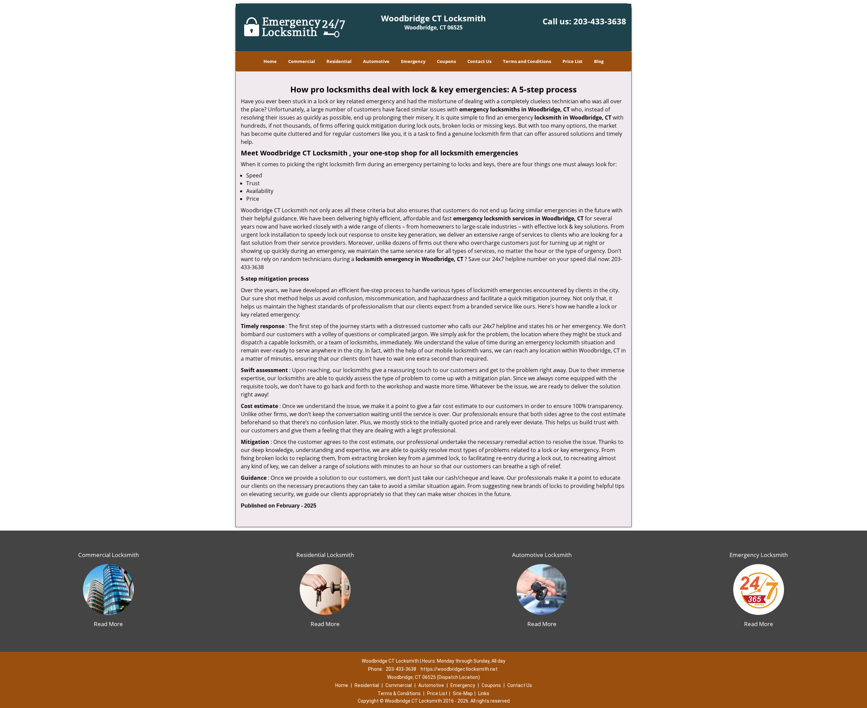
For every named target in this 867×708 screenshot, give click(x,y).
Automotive (376, 61)
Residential (339, 61)
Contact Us (479, 61)
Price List (573, 61)
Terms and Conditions (527, 61)
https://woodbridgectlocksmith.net (459, 669)
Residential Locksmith (325, 555)
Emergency (413, 61)
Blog (599, 61)
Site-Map (463, 693)
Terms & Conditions (399, 693)
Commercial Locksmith (108, 555)
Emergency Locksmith (758, 555)
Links (483, 693)
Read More (108, 624)
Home (270, 61)
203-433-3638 (599, 21)
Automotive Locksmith (542, 555)
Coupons (446, 61)
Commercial (301, 61)
